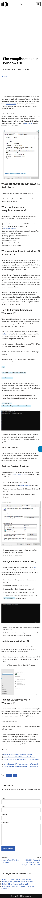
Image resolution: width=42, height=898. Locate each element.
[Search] (21, 4)
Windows (26, 69)
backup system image (19, 474)
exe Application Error (9, 228)
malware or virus (11, 104)
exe (15, 775)
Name (3, 798)
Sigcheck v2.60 (6, 334)
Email (3, 806)
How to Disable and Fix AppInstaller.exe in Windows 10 (20, 764)
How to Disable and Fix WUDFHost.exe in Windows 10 (20, 766)
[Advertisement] (21, 34)
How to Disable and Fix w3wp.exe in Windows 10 (18, 754)
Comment (5, 822)
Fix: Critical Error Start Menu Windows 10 (14, 884)
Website (4, 814)
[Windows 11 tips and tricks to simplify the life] (4, 4)
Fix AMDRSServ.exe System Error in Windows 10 (17, 879)
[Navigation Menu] (38, 4)
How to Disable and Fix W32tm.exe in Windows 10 (19, 757)
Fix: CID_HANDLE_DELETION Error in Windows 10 (18, 881)
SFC (35, 567)
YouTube (4, 76)
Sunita (7, 69)
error (9, 775)
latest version (28, 123)
